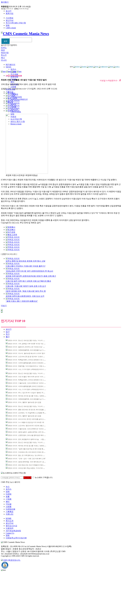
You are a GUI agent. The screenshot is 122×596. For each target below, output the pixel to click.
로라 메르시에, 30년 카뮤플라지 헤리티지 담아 (34, 465)
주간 (8, 334)
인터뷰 (8, 504)
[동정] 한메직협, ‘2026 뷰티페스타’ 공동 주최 (33, 462)
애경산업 (5, 53)
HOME (8, 518)
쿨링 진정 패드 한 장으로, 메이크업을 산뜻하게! (34, 410)
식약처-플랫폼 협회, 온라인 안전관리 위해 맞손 (34, 363)
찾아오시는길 (11, 526)
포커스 (13, 69)
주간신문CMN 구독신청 (16, 23)
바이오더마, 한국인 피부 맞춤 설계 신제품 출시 (34, 419)
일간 (8, 332)
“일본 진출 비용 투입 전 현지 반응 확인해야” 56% (35, 449)
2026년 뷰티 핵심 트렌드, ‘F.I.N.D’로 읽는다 (33, 468)
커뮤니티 (9, 514)
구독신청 (27, 477)
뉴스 (8, 487)
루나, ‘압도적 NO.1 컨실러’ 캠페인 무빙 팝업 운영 (35, 393)
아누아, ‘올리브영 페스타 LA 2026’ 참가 (31, 353)
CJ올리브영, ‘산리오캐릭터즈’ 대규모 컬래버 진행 (35, 383)
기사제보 (9, 18)
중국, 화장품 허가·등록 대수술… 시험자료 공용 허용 (36, 439)
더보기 (4, 306)
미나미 (4, 60)
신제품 (8, 499)
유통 (8, 497)
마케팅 (8, 494)
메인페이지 (10, 65)
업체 (8, 492)
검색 (5, 41)
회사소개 (9, 521)
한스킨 (4, 55)
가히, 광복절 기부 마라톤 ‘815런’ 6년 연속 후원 (34, 344)
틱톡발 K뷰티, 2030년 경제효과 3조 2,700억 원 (34, 360)
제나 (3, 58)
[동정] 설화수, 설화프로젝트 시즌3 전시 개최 (33, 432)
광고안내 (9, 20)
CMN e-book (11, 28)
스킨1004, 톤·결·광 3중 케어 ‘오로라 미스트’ (33, 356)
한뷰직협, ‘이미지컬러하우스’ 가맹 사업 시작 (33, 366)
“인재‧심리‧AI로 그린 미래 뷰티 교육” (32, 458)
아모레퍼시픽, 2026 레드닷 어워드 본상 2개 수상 (34, 452)
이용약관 (9, 528)
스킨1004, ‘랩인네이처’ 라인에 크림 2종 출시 (33, 426)
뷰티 (12, 82)
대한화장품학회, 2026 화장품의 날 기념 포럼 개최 (35, 350)
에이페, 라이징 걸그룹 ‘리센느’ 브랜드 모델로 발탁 (35, 396)
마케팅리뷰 (10, 509)
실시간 (8, 329)
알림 (8, 25)
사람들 (13, 87)
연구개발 (14, 74)
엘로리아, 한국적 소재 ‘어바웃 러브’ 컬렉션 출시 (34, 347)
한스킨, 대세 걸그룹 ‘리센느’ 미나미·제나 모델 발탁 (35, 340)
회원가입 (9, 13)
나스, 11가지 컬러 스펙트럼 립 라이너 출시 (32, 369)
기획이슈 (9, 92)
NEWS (8, 67)
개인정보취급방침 (13, 531)
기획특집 (9, 512)
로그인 (8, 11)
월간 (8, 337)
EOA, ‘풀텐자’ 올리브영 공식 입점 (29, 402)
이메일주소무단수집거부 (16, 538)
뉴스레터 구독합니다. (44, 477)
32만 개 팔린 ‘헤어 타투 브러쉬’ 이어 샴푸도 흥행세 (35, 377)
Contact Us (10, 533)
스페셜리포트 (16, 97)
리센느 (4, 48)
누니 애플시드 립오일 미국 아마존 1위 (31, 422)
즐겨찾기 (5, 2)
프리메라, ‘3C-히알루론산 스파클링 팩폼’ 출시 (34, 413)
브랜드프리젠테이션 (19, 99)
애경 (3, 50)
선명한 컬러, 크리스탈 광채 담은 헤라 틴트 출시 (34, 435)
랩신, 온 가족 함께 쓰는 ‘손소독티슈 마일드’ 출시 (34, 455)
